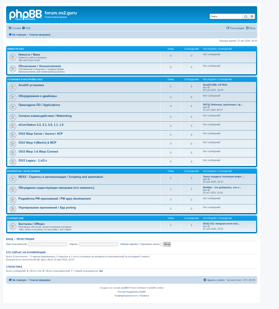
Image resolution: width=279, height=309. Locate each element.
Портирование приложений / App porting (47, 207)
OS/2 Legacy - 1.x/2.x (33, 160)
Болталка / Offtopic (32, 224)
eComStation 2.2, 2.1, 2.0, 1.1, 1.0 (41, 124)
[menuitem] (26, 28)
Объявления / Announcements (40, 66)
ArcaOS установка (31, 85)
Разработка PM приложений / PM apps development (55, 198)
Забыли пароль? (129, 244)
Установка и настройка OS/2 (25, 79)
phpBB (124, 288)
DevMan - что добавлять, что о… (222, 187)
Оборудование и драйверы (38, 96)
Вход (9, 239)
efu (101, 271)
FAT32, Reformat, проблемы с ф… (223, 104)
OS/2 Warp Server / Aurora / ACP (41, 133)
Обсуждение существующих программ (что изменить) (56, 187)
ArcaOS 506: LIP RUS (215, 84)
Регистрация (25, 239)
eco (205, 87)
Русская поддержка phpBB (132, 291)
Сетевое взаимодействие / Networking (45, 115)
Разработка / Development (23, 171)
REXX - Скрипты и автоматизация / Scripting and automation (61, 176)
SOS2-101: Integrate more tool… (221, 223)
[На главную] (26, 14)
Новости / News (29, 54)
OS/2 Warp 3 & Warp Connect (38, 151)
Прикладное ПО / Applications (39, 105)
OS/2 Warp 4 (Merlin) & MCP (37, 142)
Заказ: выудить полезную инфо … (223, 176)
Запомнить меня (150, 244)
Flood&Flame (15, 218)
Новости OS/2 (15, 49)
